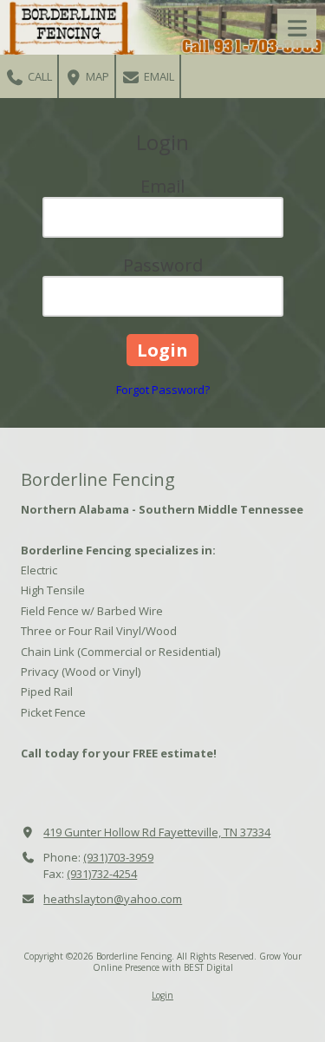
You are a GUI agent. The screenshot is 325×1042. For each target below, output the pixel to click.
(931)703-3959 (118, 857)
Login (162, 995)
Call (38, 76)
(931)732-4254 (102, 873)
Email (157, 76)
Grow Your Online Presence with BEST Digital (197, 961)
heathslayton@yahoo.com (112, 899)
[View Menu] (296, 28)
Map (96, 76)
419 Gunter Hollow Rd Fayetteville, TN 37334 (156, 832)
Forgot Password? (163, 389)
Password (163, 265)
